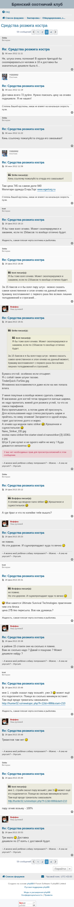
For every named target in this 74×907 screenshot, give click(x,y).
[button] (34, 32)
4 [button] (51, 32)
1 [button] (38, 32)
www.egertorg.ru (46, 189)
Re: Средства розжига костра (26, 49)
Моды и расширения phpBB (37, 892)
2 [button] (42, 32)
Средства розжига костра (24, 25)
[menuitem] (6, 12)
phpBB (30, 883)
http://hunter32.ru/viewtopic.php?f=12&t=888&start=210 (33, 703)
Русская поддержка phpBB (37, 887)
